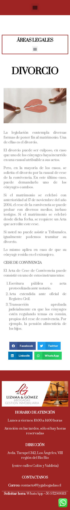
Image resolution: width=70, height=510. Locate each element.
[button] (35, 8)
